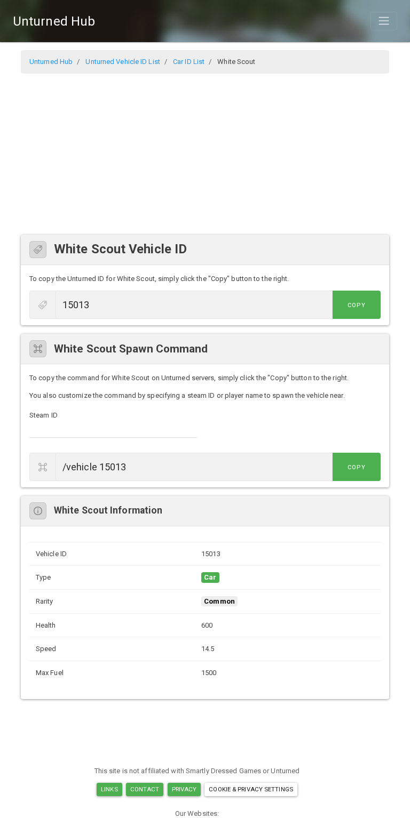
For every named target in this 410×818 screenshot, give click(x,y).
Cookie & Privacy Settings (251, 789)
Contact (145, 789)
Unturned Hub (54, 21)
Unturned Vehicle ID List (122, 62)
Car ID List (188, 62)
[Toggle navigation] (383, 21)
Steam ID (43, 415)
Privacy (184, 789)
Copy (357, 305)
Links (109, 789)
